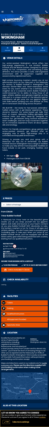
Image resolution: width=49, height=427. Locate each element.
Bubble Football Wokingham (32, 44)
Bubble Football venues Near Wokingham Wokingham (20, 43)
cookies (42, 417)
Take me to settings (20, 422)
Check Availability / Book (17, 270)
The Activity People (8, 42)
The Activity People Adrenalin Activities (16, 19)
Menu (2, 11)
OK (6, 422)
